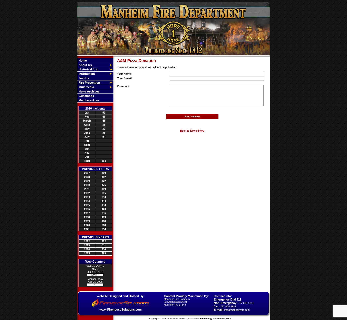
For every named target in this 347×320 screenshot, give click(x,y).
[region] (95, 80)
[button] (93, 65)
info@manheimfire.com (237, 310)
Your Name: (124, 73)
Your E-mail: (125, 78)
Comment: (123, 86)
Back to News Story (192, 130)
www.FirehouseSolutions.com (120, 309)
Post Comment (192, 116)
